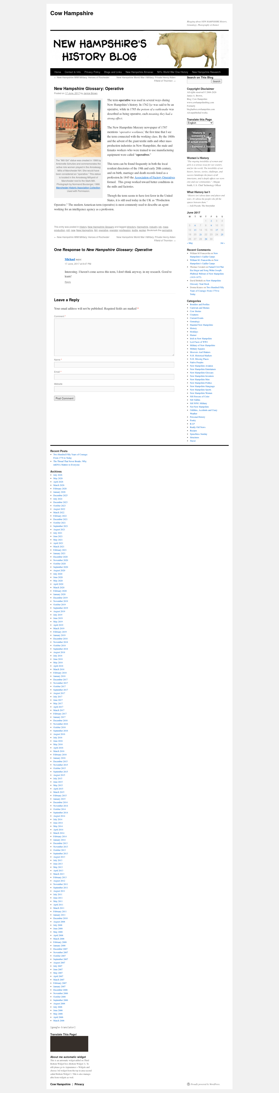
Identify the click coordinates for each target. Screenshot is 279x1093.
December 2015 (60, 761)
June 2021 (58, 536)
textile (135, 230)
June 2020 (58, 577)
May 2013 (58, 866)
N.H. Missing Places (199, 358)
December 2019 (60, 597)
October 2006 (59, 996)
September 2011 (60, 887)
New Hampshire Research (206, 72)
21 (200, 234)
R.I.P (192, 423)
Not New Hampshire (199, 406)
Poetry (193, 420)
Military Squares (197, 348)
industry (153, 226)
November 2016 (60, 723)
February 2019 (60, 631)
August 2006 (59, 1003)
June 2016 (58, 740)
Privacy (79, 1084)
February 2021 (60, 549)
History (83, 226)
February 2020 (60, 590)
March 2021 (58, 546)
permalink (167, 230)
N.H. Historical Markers (201, 355)
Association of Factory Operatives (155, 177)
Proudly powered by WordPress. (205, 1084)
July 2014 (57, 819)
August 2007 (59, 962)
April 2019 (58, 624)
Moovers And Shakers (200, 352)
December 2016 (60, 720)
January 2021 (59, 553)
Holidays (194, 331)
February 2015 (60, 795)
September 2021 (60, 525)
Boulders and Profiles (200, 304)
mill (68, 230)
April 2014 (58, 829)
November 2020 (60, 560)
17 (217, 229)
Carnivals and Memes (200, 307)
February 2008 (60, 942)
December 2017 (60, 679)
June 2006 (58, 1010)
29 (206, 238)
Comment (60, 316)
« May (190, 242)
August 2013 (59, 856)
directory (131, 226)
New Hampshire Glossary (101, 226)
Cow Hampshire (71, 13)
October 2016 (59, 727)
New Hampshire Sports (200, 389)
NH (96, 230)
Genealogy (195, 321)
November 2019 (60, 600)
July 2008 (57, 924)
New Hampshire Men (200, 379)
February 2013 (60, 877)
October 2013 (59, 849)
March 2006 (58, 1020)
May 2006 (58, 1013)
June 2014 (58, 822)
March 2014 (58, 832)
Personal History (197, 416)
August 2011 (59, 890)
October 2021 (59, 522)
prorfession (125, 230)
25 (222, 234)
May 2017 (58, 703)
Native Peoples (196, 362)
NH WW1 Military (198, 403)
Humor (193, 334)
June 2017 (58, 699)
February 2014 (60, 836)
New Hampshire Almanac (139, 72)
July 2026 (57, 474)
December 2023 (60, 502)
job (160, 226)
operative (103, 230)
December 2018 (60, 638)
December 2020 (60, 556)
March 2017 (58, 710)
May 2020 (58, 580)
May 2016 (58, 744)
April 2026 (58, 481)
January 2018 (59, 676)
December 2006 (60, 989)
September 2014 (60, 812)
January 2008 (59, 945)
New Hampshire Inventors (202, 375)
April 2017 (58, 706)
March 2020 (58, 587)
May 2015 (58, 785)
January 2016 (59, 757)
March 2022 (58, 512)
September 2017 (60, 689)
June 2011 (58, 897)
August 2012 (59, 880)
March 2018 (58, 669)
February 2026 (60, 488)
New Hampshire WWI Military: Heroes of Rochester (81, 77)
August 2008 (59, 921)
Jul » (223, 242)
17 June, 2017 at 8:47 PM (78, 263)
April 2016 (58, 747)
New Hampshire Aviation (201, 365)
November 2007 (60, 952)
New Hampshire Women (201, 392)
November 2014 (60, 805)
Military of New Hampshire (202, 345)
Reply (68, 281)
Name (58, 359)
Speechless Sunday (198, 433)
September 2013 (60, 853)
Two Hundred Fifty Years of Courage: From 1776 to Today (207, 291)
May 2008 (58, 931)
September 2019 (60, 607)
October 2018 (59, 645)
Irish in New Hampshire (201, 338)
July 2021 (57, 532)
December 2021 (60, 519)
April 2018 (58, 665)
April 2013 (58, 870)
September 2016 (60, 730)
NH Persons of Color (199, 396)
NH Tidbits (195, 399)
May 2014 (58, 826)
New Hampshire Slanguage (202, 386)
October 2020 (59, 563)
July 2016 (57, 737)
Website (58, 383)
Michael (70, 259)
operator (114, 230)
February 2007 (60, 982)
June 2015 (58, 781)
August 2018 (59, 652)
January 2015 (59, 798)
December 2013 (60, 843)
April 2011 (58, 904)
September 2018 (60, 648)
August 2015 (59, 774)
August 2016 (59, 733)
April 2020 (58, 583)
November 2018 (60, 641)
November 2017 (60, 682)
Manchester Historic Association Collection (78, 187)
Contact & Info (73, 72)
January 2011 (59, 914)
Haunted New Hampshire (201, 324)
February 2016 (60, 754)
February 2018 (60, 672)
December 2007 (60, 948)
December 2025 (60, 495)
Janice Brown (91, 93)
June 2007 (58, 969)
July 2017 (57, 696)
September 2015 (60, 771)
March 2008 (58, 938)
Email (57, 371)
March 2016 (58, 751)
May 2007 (58, 972)
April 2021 (58, 543)
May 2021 (58, 539)
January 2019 (59, 635)
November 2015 (60, 764)
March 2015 (58, 791)
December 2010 (60, 918)
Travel (192, 440)
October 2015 (59, 768)
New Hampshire (84, 230)
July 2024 (57, 498)
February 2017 (60, 713)
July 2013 (57, 860)
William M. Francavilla (200, 259)
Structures (194, 437)
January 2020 (59, 594)
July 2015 (57, 778)
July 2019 (57, 614)
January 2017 (59, 716)
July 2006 (57, 1006)
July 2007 (57, 965)
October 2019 (59, 604)
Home (57, 72)
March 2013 (58, 873)
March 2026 (58, 485)
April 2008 (58, 935)
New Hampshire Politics (201, 382)
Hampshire (142, 226)
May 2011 (58, 901)
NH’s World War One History (172, 72)
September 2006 (60, 999)
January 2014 (59, 839)
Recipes (193, 430)
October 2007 (59, 955)
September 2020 (60, 566)
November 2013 (60, 846)
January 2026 (59, 491)
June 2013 (58, 863)
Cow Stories (195, 311)
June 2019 (58, 618)
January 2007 (59, 986)
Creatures (194, 314)
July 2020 (57, 573)
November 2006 (60, 993)
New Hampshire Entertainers (203, 369)
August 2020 (59, 570)
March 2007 (58, 979)
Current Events (196, 317)
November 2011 (60, 884)
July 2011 (57, 894)
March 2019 (58, 628)
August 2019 (59, 611)
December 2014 (60, 802)
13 (195, 229)
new (73, 230)
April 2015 (58, 788)
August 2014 (59, 815)
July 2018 (57, 655)
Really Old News (198, 427)
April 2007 (58, 976)
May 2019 (58, 621)
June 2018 (58, 658)
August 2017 (59, 693)
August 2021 (59, 529)
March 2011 (58, 907)
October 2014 (59, 809)
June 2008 (58, 928)
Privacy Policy (92, 72)
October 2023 (59, 505)
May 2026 (58, 478)
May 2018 (58, 662)
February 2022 (60, 515)
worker (142, 230)
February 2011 (60, 911)
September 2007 (60, 959)
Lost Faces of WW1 (199, 341)
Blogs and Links (113, 72)
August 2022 (59, 508)
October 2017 (59, 686)
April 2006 (58, 1017)
